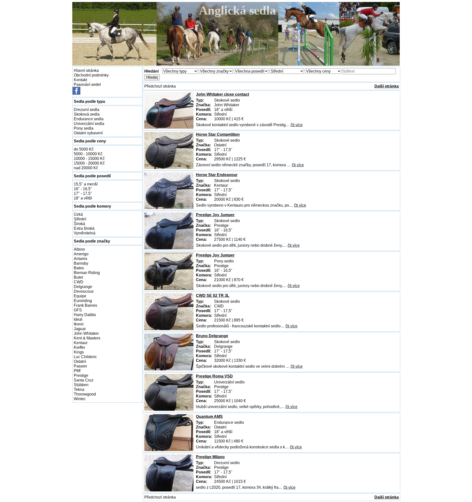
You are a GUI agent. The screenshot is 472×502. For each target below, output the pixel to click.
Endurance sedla (88, 119)
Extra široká (84, 228)
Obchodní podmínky (91, 75)
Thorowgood (85, 394)
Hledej (152, 77)
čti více (297, 124)
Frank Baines (85, 305)
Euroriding (83, 300)
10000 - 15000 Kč (89, 158)
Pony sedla (83, 128)
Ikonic (79, 324)
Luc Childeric (85, 356)
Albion (79, 249)
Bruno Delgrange (212, 336)
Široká (79, 223)
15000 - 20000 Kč (89, 163)
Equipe (80, 296)
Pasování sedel (87, 84)
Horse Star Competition (218, 134)
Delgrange (83, 286)
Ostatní (80, 361)
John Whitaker (86, 333)
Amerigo (81, 254)
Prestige (81, 375)
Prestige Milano (210, 457)
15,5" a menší (86, 184)
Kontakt (80, 79)
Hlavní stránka (86, 70)
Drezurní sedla (86, 109)
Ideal (78, 319)
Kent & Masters (87, 338)
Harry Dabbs (85, 314)
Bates (79, 268)
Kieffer (79, 347)
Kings (79, 352)
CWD (78, 282)
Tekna (79, 389)
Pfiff (77, 370)
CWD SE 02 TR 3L (212, 295)
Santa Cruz (83, 380)
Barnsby (81, 263)
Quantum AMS (209, 416)
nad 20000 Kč (86, 168)
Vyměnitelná (84, 233)
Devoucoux (84, 291)
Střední (80, 219)
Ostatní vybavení (88, 133)
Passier (80, 366)
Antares (80, 258)
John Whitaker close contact (222, 94)
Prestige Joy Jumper (215, 215)
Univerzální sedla (89, 123)
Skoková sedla (87, 114)
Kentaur (81, 342)
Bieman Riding (87, 272)
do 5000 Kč (84, 149)
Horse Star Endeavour (216, 174)
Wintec (80, 398)
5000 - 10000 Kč (88, 154)
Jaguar (80, 328)
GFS (78, 310)
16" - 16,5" (83, 188)
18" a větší (83, 198)
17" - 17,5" (83, 193)
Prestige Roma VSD (214, 376)
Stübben (81, 384)
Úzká (78, 214)
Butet (78, 277)
